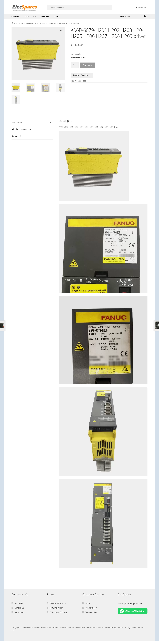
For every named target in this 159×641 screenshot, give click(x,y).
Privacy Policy (91, 608)
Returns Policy (56, 608)
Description (17, 122)
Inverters (45, 16)
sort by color (76, 54)
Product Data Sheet (81, 75)
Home (16, 23)
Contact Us (19, 608)
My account (142, 7)
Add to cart (88, 65)
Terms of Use (91, 612)
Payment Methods (58, 603)
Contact (56, 16)
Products (15, 16)
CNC (35, 16)
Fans (27, 16)
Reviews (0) (16, 136)
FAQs (87, 603)
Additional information (21, 129)
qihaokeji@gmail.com (133, 603)
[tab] (32, 122)
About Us (19, 603)
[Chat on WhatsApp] (132, 611)
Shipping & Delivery (58, 612)
